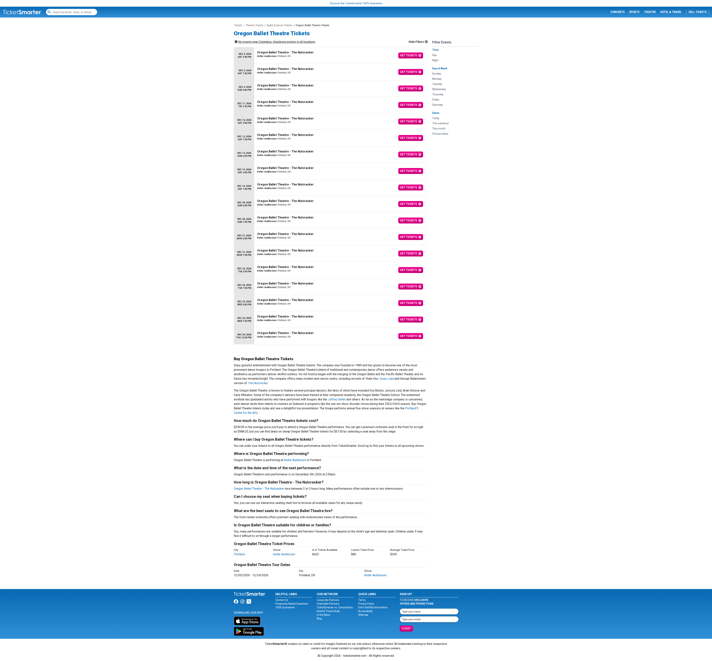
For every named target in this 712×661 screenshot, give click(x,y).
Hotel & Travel (671, 12)
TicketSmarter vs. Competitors (335, 607)
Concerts (618, 12)
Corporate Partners (328, 599)
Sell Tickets (698, 12)
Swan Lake (386, 378)
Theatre (650, 12)
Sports (634, 12)
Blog (319, 618)
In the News (323, 614)
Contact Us (281, 599)
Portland (239, 554)
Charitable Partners (328, 603)
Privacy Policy (366, 603)
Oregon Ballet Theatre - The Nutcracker (259, 488)
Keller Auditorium (295, 460)
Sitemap (363, 614)
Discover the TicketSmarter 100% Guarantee (356, 3)
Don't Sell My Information (373, 607)
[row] (330, 55)
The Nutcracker (257, 383)
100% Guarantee (285, 607)
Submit (406, 628)
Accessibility (365, 611)
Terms (362, 599)
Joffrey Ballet (337, 399)
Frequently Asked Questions (291, 603)
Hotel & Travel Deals (328, 611)
